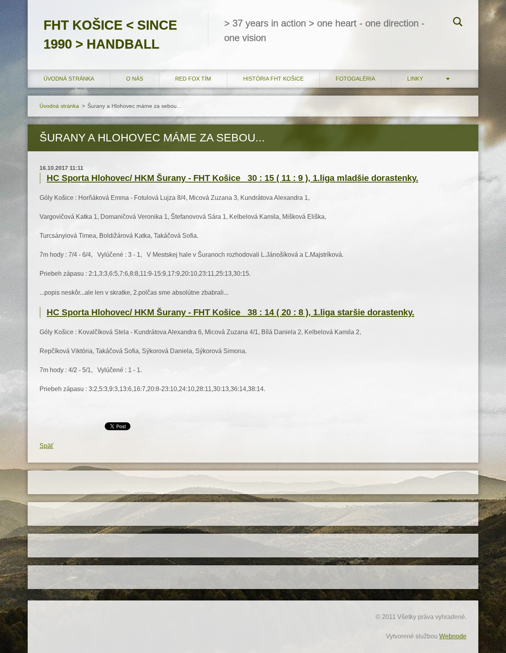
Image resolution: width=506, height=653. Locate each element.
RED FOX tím (193, 78)
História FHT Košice (273, 78)
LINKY (415, 78)
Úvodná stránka (68, 78)
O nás (134, 78)
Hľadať (458, 23)
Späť (46, 445)
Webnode (452, 636)
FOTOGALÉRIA (355, 78)
